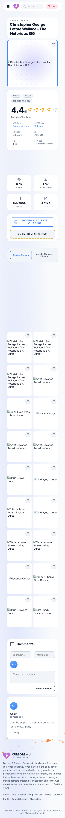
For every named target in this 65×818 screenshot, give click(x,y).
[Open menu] (8, 6)
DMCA (6, 799)
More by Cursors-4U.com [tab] (44, 255)
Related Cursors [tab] (21, 255)
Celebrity (23, 20)
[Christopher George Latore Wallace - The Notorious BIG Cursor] (19, 347)
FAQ (14, 794)
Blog (30, 794)
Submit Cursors (19, 799)
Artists (28, 95)
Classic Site (35, 799)
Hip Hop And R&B (21, 101)
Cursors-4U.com (20, 126)
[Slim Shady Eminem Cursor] (45, 611)
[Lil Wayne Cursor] (45, 479)
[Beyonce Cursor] (19, 578)
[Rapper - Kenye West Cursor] (45, 578)
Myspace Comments (35, 813)
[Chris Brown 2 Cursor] (19, 611)
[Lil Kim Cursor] (45, 413)
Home (13, 20)
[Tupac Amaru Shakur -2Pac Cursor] (45, 545)
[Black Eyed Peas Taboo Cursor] (19, 413)
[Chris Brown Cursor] (19, 479)
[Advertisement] (32, 163)
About (6, 794)
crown (16, 95)
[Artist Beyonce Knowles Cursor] (45, 380)
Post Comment (44, 688)
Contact (22, 794)
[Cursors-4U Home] (16, 6)
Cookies (58, 794)
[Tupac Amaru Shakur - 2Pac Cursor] (19, 545)
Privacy (38, 794)
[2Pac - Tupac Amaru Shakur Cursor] (19, 512)
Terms (48, 794)
